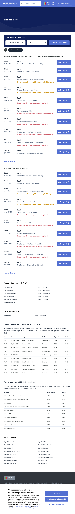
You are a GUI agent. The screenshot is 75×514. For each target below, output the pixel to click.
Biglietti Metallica (9, 457)
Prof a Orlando (43, 287)
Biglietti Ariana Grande (45, 445)
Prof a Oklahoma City (10, 296)
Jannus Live (7, 315)
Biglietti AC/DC (43, 460)
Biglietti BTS (42, 442)
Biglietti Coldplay (43, 448)
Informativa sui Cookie (22, 506)
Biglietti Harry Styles (10, 454)
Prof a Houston (8, 290)
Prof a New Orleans (10, 293)
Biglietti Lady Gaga (44, 451)
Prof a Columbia (43, 299)
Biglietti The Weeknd (10, 460)
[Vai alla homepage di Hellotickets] (11, 3)
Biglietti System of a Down (12, 451)
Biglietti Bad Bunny (9, 445)
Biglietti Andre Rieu (44, 454)
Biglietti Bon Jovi (9, 448)
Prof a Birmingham (9, 302)
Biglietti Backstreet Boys (45, 457)
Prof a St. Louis (43, 296)
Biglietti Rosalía (42, 463)
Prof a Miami (8, 287)
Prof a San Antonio (44, 290)
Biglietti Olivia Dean (10, 463)
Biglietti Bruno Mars (10, 442)
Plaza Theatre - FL (41, 315)
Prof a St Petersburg (10, 299)
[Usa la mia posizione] (5, 50)
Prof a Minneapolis (44, 293)
